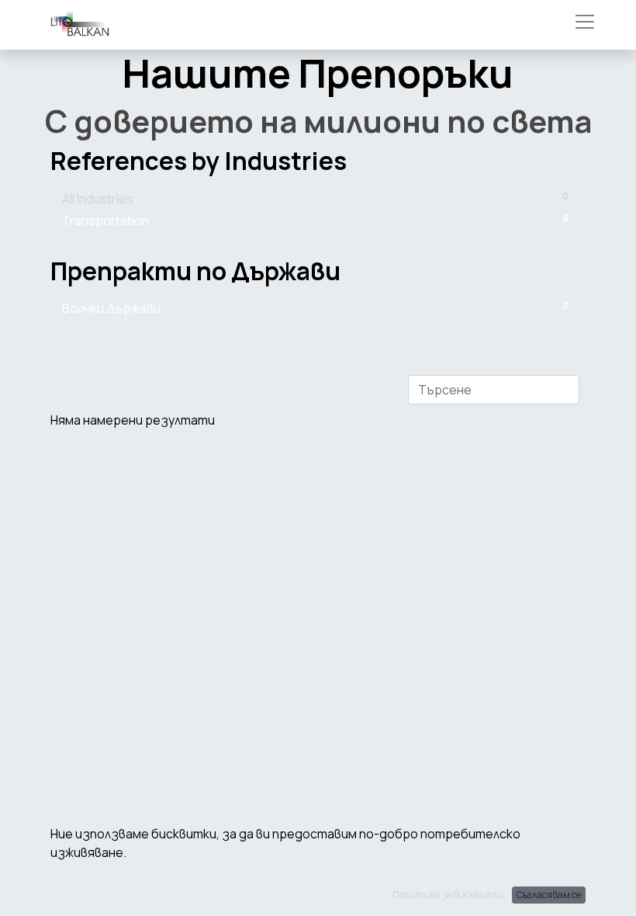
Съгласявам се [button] (549, 894)
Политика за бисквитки (448, 894)
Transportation (315, 220)
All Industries (315, 198)
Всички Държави (315, 308)
